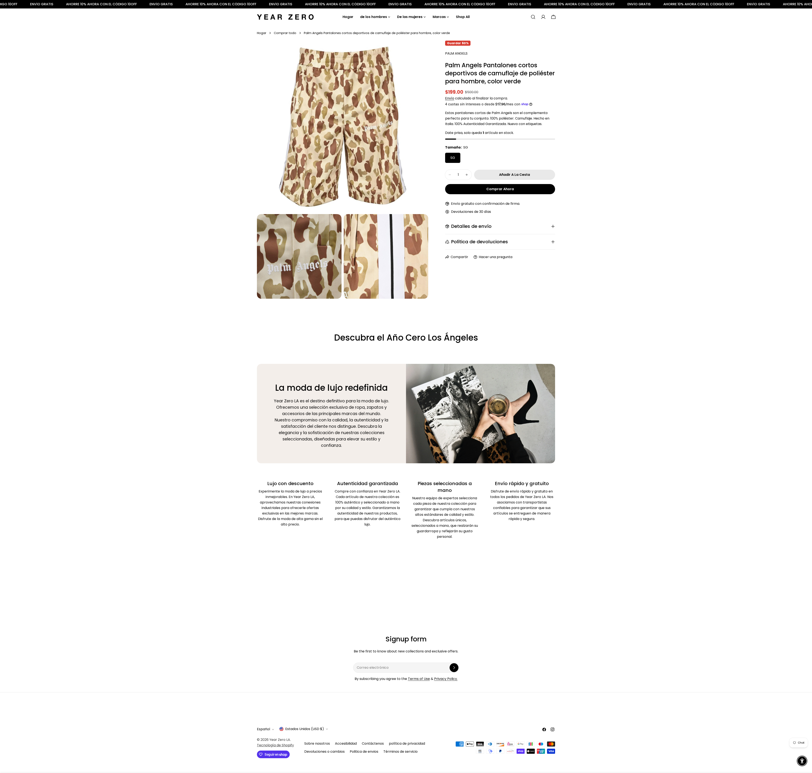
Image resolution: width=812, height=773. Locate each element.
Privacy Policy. (446, 678)
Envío (449, 98)
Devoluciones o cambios (324, 751)
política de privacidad (407, 743)
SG (452, 157)
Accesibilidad (346, 743)
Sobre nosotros (317, 743)
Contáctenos (373, 743)
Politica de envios (364, 751)
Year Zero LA (279, 739)
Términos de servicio (400, 751)
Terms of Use (419, 678)
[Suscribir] (454, 667)
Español (263, 729)
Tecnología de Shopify (275, 745)
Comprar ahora (500, 189)
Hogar (261, 33)
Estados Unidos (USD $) (304, 728)
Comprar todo (285, 33)
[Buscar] (533, 17)
